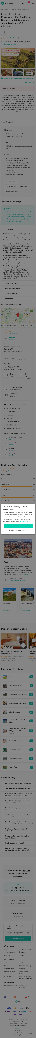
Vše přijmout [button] (18, 526)
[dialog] (18, 519)
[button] (18, 531)
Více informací (24, 521)
